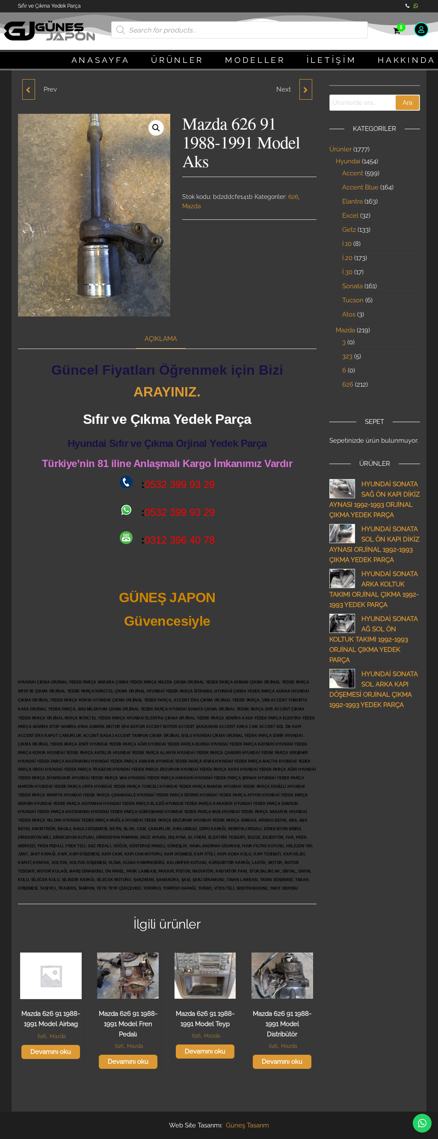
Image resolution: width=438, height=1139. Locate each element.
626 (293, 196)
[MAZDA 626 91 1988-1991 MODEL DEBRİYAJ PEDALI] (305, 89)
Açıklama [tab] (161, 339)
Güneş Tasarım (247, 1125)
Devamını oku (50, 1052)
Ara (407, 103)
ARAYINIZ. (167, 391)
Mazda (191, 206)
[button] (156, 128)
